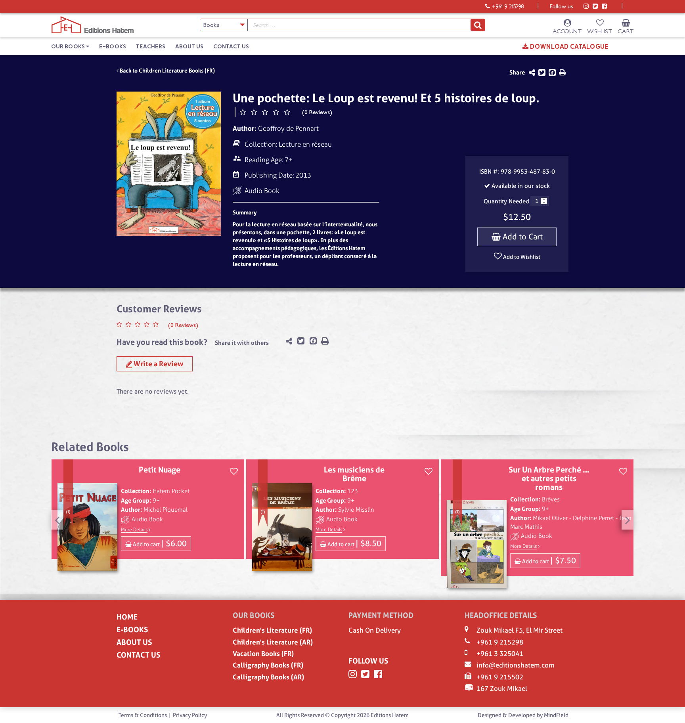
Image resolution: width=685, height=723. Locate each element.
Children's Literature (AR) (273, 642)
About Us (189, 47)
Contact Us (231, 47)
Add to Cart (522, 236)
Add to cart (159, 543)
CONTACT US (138, 655)
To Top (674, 716)
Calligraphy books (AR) (268, 677)
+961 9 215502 (499, 677)
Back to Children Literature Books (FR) (167, 70)
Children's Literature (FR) (272, 630)
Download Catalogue (568, 46)
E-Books (112, 47)
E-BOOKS (132, 629)
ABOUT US (134, 642)
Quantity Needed (506, 201)
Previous (57, 520)
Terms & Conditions (143, 715)
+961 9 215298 (499, 642)
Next (627, 520)
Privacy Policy (190, 715)
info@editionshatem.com (515, 665)
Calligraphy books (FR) (268, 665)
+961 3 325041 (499, 654)
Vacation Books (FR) (263, 654)
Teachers (150, 47)
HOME (127, 617)
